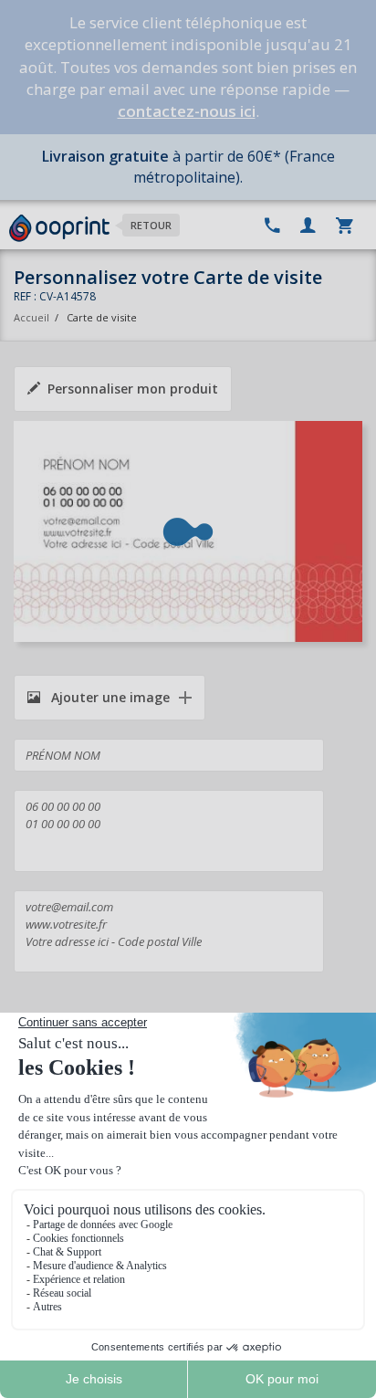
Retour (151, 225)
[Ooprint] (59, 228)
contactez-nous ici (187, 110)
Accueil (31, 317)
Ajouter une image (108, 697)
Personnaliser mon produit (132, 388)
